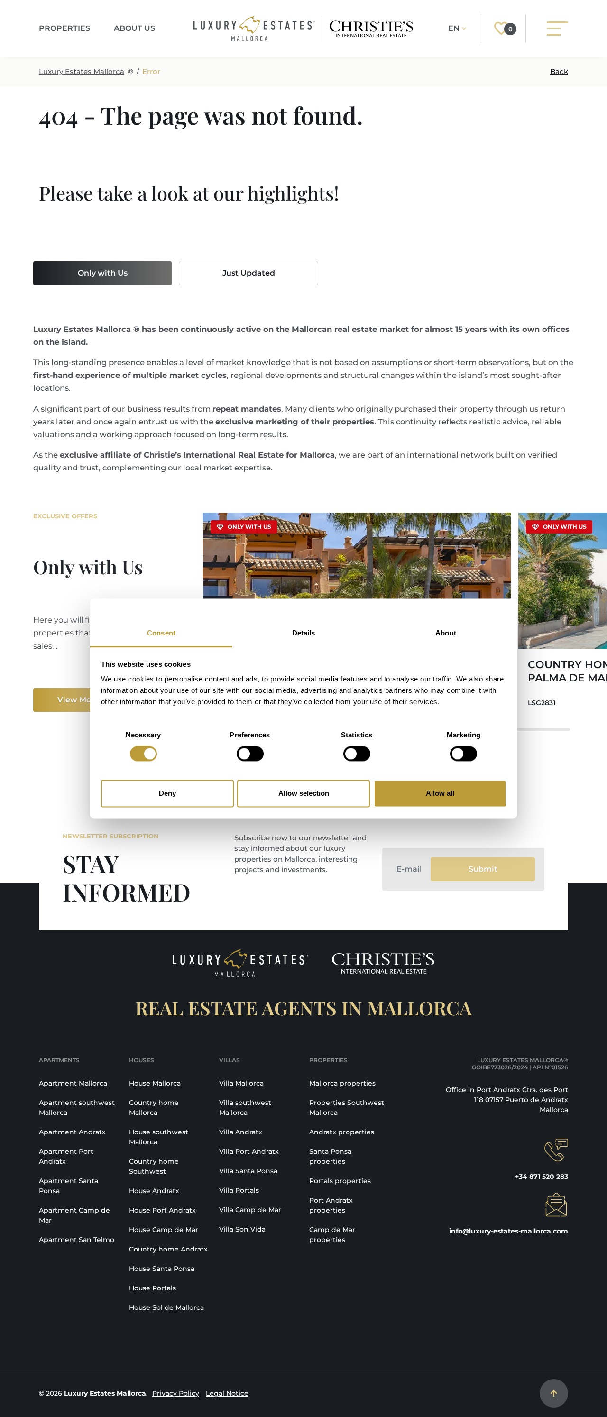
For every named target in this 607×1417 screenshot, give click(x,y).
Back (559, 71)
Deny (167, 793)
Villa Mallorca (241, 1083)
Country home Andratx (168, 1249)
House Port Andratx (162, 1210)
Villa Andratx (240, 1132)
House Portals (152, 1288)
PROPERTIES (64, 28)
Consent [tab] (161, 633)
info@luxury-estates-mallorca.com (508, 1231)
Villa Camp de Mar (250, 1209)
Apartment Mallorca (73, 1083)
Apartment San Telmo (76, 1239)
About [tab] (445, 633)
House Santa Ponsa (161, 1268)
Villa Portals (239, 1190)
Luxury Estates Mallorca (81, 71)
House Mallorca (155, 1083)
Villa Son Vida (242, 1229)
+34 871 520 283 (541, 1176)
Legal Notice (227, 1393)
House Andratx (154, 1191)
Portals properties (340, 1181)
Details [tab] (303, 633)
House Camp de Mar (163, 1229)
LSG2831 (541, 702)
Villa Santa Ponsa (248, 1171)
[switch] (250, 754)
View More (78, 699)
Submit (483, 869)
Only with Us (103, 272)
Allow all (440, 793)
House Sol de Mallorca (166, 1307)
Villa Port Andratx (249, 1151)
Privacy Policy (175, 1393)
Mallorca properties (342, 1083)
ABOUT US (134, 28)
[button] (555, 616)
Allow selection (303, 793)
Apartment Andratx (72, 1132)
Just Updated (248, 272)
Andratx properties (341, 1132)
